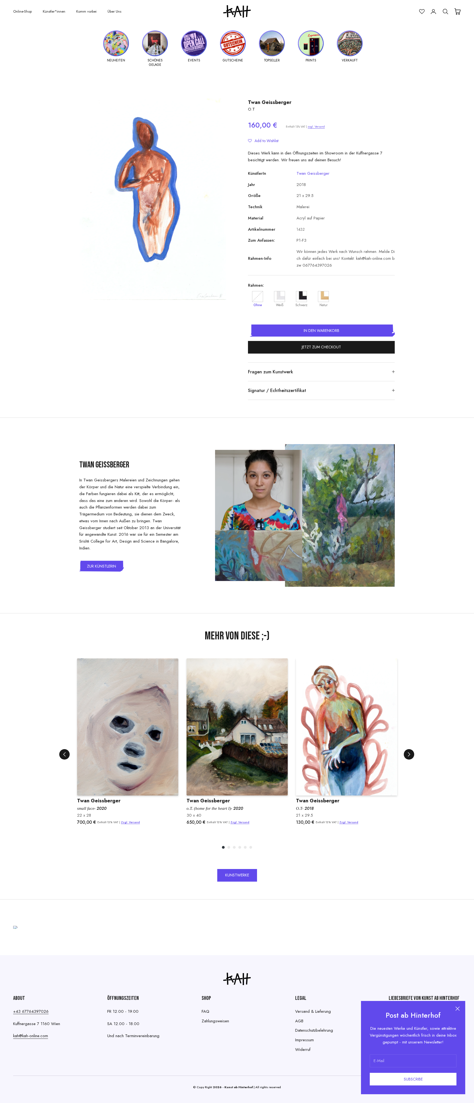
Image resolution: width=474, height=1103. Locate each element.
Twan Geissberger (269, 102)
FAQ (205, 1011)
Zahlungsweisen (215, 1021)
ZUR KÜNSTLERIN (101, 566)
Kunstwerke (237, 875)
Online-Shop (22, 11)
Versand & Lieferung (313, 1011)
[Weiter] (409, 754)
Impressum (304, 1040)
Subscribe (413, 1079)
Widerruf (303, 1049)
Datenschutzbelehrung (314, 1030)
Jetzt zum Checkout (321, 347)
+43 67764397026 (31, 1011)
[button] (263, 141)
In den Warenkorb (321, 330)
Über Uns (114, 11)
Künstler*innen (54, 11)
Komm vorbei (86, 11)
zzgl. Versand (316, 127)
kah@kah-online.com (30, 1036)
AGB (299, 1021)
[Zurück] (64, 754)
